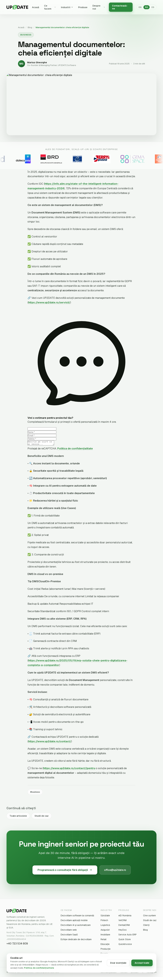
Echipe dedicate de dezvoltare (76, 939)
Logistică (105, 925)
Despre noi (96, 7)
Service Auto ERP (127, 934)
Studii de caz (42, 815)
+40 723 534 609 (17, 943)
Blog (30, 27)
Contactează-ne (120, 7)
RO (146, 7)
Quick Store (124, 939)
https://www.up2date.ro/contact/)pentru (69, 768)
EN (140, 7)
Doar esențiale (118, 962)
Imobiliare (105, 934)
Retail (103, 939)
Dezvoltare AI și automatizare (76, 925)
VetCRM (122, 920)
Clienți (146, 925)
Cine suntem (149, 915)
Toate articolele (18, 815)
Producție (105, 948)
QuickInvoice (125, 944)
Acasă (35, 7)
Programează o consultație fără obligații (63, 870)
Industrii (65, 7)
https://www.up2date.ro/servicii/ (49, 302)
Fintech (104, 920)
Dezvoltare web (69, 929)
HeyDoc (122, 929)
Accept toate (142, 962)
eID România (124, 915)
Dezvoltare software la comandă (77, 915)
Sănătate (105, 915)
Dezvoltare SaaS (69, 934)
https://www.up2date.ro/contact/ (49, 741)
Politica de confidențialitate (75, 448)
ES (153, 7)
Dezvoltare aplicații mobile (74, 920)
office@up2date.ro (115, 870)
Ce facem (47, 7)
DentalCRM (124, 925)
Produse (82, 7)
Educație (105, 944)
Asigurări (105, 929)
